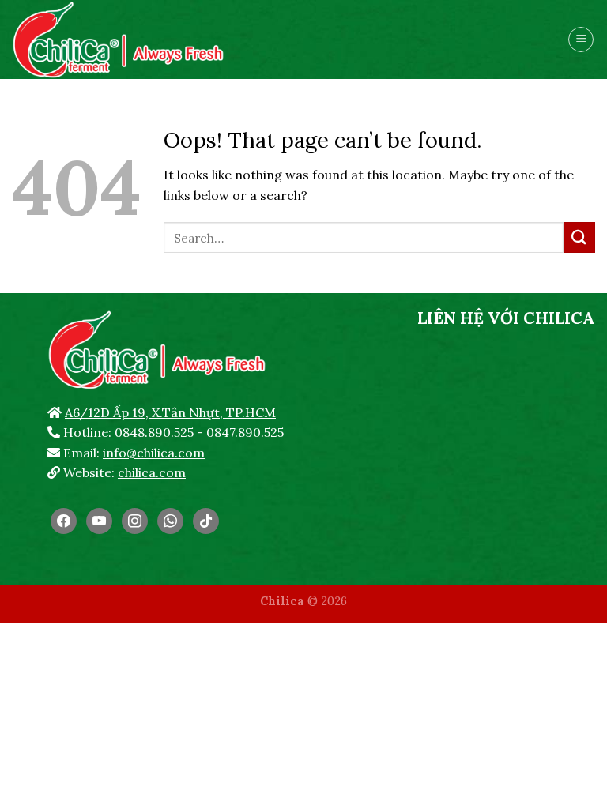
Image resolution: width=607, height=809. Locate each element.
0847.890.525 (245, 432)
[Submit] (579, 237)
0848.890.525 (154, 432)
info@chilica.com (154, 453)
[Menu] (581, 39)
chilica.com (152, 472)
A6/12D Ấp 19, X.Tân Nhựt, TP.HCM (170, 412)
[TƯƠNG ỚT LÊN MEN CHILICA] (122, 39)
